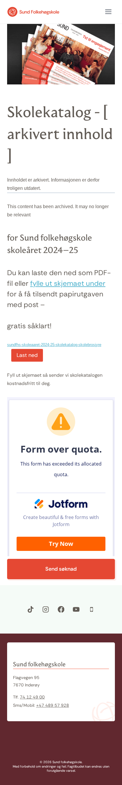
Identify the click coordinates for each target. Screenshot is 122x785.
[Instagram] (45, 609)
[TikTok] (30, 609)
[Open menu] (108, 12)
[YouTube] (76, 609)
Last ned (27, 355)
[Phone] (91, 609)
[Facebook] (61, 609)
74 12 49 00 (32, 697)
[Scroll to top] (108, 746)
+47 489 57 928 (52, 705)
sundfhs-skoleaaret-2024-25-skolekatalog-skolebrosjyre (54, 344)
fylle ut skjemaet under (67, 283)
